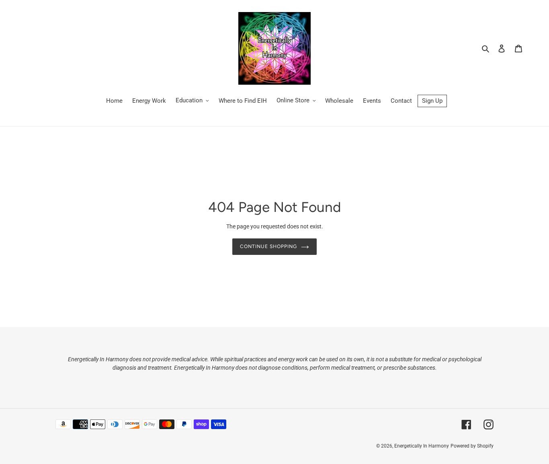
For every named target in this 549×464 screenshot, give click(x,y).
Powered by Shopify (472, 446)
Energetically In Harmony (421, 446)
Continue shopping (268, 246)
